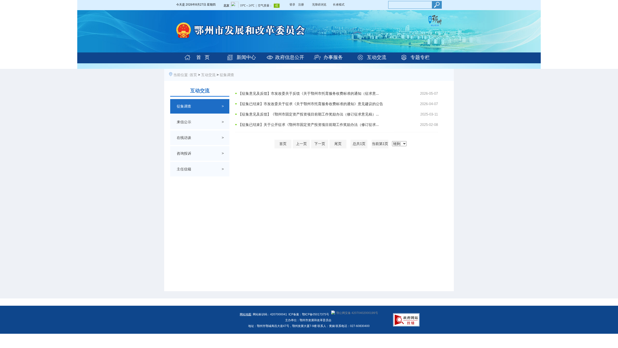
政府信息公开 (289, 57)
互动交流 (376, 57)
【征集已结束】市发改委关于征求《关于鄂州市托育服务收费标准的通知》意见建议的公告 (310, 104)
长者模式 (338, 4)
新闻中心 (246, 57)
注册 (301, 4)
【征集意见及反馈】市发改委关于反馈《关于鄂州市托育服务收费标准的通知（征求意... (308, 93)
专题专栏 (420, 57)
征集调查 (227, 75)
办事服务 (333, 57)
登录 (292, 4)
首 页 (203, 57)
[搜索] (437, 4)
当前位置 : (181, 75)
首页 (193, 75)
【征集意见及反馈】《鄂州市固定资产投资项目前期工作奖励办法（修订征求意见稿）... (308, 114)
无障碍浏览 (319, 4)
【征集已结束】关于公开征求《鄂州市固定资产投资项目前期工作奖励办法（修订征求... (308, 125)
